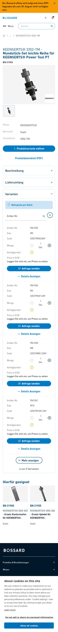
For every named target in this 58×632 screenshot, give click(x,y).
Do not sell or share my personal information (27, 617)
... (10, 35)
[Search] (52, 26)
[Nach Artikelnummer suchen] (44, 216)
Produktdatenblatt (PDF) (29, 158)
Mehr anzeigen (30, 460)
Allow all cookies (29, 625)
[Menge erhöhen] (49, 245)
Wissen (6, 569)
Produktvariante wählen (30, 148)
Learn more (9, 609)
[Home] (4, 35)
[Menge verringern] (32, 245)
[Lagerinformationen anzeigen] (32, 252)
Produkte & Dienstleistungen (16, 562)
